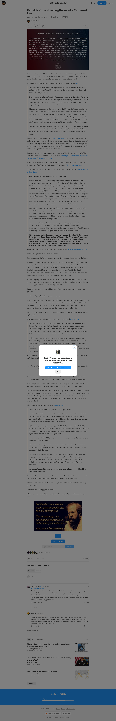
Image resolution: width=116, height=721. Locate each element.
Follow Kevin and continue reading (58, 368)
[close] (74, 347)
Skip (58, 372)
